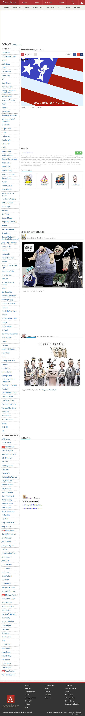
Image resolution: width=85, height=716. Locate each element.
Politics (60, 7)
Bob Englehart (7, 465)
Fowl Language (7, 203)
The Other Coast (8, 400)
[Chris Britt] (23, 237)
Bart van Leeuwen (9, 454)
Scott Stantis (6, 648)
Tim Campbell (7, 667)
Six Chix (5, 364)
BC (3, 79)
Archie (4, 68)
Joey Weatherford (8, 553)
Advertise (49, 712)
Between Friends (8, 100)
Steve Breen (6, 652)
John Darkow (7, 564)
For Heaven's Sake (9, 199)
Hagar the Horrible (9, 222)
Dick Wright (6, 507)
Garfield (5, 210)
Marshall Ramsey (8, 591)
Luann (4, 250)
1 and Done (6, 52)
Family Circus (7, 186)
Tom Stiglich (8, 671)
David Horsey (7, 500)
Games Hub (77, 7)
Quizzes (47, 698)
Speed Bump (6, 372)
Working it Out (7, 419)
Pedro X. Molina (8, 621)
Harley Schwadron (9, 534)
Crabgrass (6, 136)
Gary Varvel (8, 530)
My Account (69, 695)
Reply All (5, 330)
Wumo (4, 423)
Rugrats (5, 345)
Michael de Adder (8, 599)
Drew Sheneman (8, 511)
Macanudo (6, 254)
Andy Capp (6, 64)
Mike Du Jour (7, 275)
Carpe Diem (6, 128)
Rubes (4, 341)
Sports (68, 7)
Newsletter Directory (72, 704)
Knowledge (50, 7)
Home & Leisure (38, 7)
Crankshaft (6, 140)
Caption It (5, 125)
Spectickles (6, 368)
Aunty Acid (6, 75)
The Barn (5, 389)
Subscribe (79, 153)
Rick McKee (6, 644)
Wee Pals (5, 412)
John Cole (5, 561)
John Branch (6, 557)
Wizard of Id (6, 415)
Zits (3, 431)
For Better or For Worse (8, 194)
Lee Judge (5, 580)
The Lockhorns (7, 396)
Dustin (4, 182)
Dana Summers (7, 484)
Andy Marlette (7, 450)
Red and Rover (7, 326)
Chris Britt (6, 473)
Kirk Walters (6, 576)
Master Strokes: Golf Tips (9, 266)
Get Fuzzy (5, 214)
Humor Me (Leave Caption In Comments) (10, 238)
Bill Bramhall (7, 458)
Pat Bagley (6, 618)
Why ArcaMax (69, 698)
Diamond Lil (6, 163)
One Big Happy (7, 299)
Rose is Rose (6, 338)
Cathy (4, 132)
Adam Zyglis (6, 443)
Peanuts (5, 307)
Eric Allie (5, 519)
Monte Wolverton (8, 614)
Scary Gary (6, 353)
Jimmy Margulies (8, 545)
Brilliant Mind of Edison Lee (8, 120)
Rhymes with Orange (10, 334)
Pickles (4, 315)
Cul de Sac (5, 144)
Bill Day (5, 462)
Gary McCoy (6, 526)
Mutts (4, 288)
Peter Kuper (6, 625)
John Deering (7, 568)
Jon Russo (5, 572)
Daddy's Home (7, 155)
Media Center (69, 701)
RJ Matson (5, 633)
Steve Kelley (6, 656)
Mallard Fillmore (8, 258)
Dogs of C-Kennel (8, 174)
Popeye (4, 322)
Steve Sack (6, 660)
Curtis (4, 147)
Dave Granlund (7, 492)
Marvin (4, 262)
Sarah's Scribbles (8, 349)
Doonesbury (6, 178)
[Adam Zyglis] (23, 335)
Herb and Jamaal (8, 229)
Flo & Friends (7, 189)
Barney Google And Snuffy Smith (9, 91)
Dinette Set (6, 166)
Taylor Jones (6, 663)
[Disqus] (52, 520)
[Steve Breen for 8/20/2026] (22, 54)
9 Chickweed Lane (9, 56)
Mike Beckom (7, 602)
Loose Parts (6, 246)
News (47, 689)
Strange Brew (7, 376)
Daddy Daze (6, 151)
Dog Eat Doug (7, 170)
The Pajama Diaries (9, 404)
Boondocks (6, 111)
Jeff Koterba (6, 542)
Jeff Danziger (7, 538)
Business (6, 7)
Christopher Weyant (9, 477)
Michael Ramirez (10, 595)
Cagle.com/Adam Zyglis (49, 390)
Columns (48, 695)
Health (27, 7)
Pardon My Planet (8, 303)
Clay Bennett (7, 481)
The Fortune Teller (9, 393)
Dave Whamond (8, 496)
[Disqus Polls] (52, 465)
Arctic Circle (6, 71)
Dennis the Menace (9, 159)
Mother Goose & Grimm (8, 283)
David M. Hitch (7, 503)
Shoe (3, 357)
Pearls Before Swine (9, 311)
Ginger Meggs (7, 218)
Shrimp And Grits (8, 360)
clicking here (37, 165)
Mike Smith (6, 610)
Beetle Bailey (7, 96)
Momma (5, 279)
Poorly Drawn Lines (9, 318)
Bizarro (4, 104)
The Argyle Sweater (9, 385)
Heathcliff (5, 225)
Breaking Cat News (9, 115)
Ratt (3, 640)
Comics (47, 692)
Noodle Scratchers (9, 296)
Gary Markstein (8, 523)
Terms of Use (67, 712)
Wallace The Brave (9, 408)
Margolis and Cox (8, 587)
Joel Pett (5, 549)
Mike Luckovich (8, 606)
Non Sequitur (7, 292)
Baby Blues (6, 83)
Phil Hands (6, 629)
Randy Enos (6, 637)
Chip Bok (5, 469)
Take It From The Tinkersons (8, 380)
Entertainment (17, 7)
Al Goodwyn (8, 446)
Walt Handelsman (8, 675)
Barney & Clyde (7, 87)
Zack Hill (5, 427)
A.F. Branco (6, 439)
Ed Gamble (6, 515)
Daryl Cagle (6, 488)
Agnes (4, 60)
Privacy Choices (77, 714)
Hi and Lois (6, 233)
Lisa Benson (6, 583)
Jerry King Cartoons (9, 242)
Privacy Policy (57, 712)
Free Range (6, 206)
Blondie (5, 108)
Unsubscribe (77, 712)
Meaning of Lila (8, 271)
